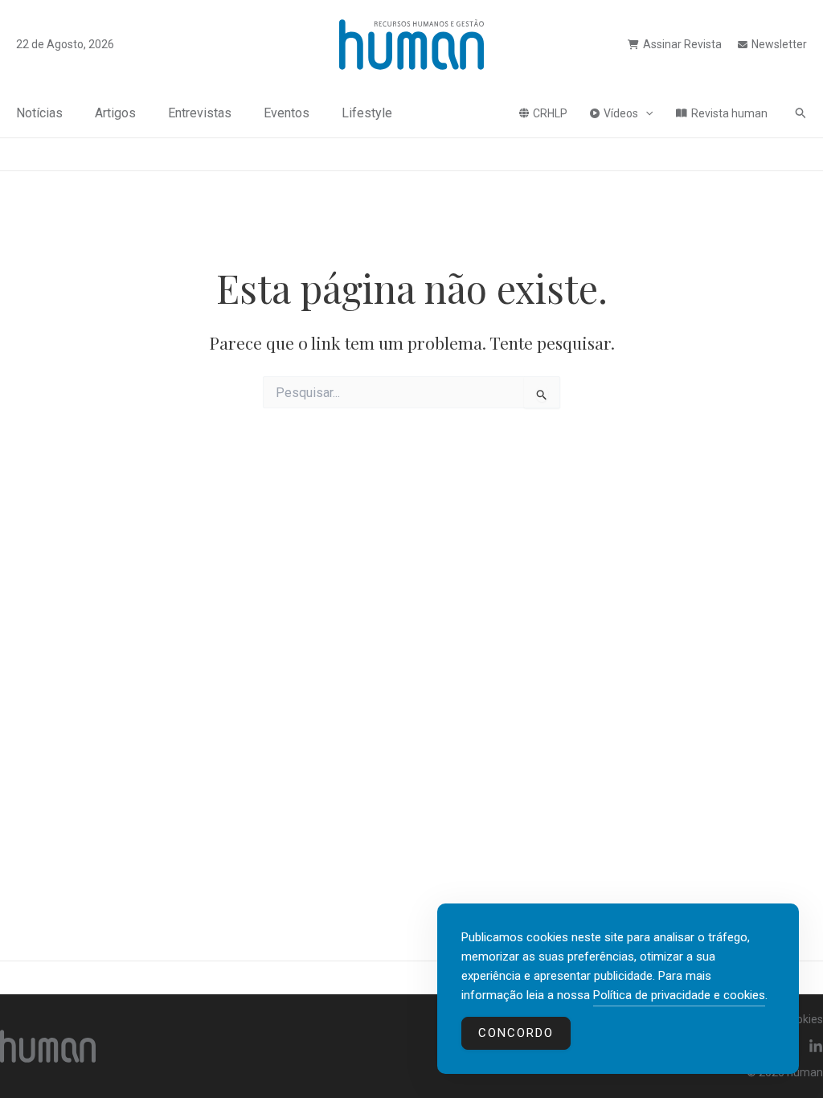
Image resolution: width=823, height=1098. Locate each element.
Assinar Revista (682, 44)
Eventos (286, 113)
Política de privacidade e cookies (679, 995)
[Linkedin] (816, 1046)
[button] (645, 113)
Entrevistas (199, 113)
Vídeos (621, 113)
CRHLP (550, 113)
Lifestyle (367, 113)
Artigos (115, 113)
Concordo (516, 1033)
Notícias (39, 113)
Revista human (729, 113)
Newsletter (779, 44)
